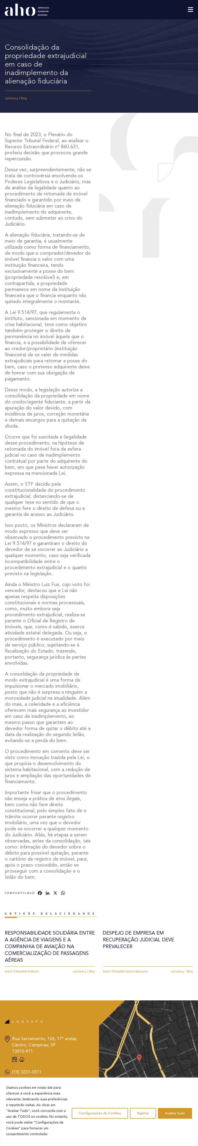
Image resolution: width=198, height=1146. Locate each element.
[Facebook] (39, 893)
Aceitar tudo (175, 1113)
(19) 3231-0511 (27, 1072)
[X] (55, 893)
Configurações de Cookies (100, 1113)
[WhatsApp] (63, 893)
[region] (99, 1112)
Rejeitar (143, 1113)
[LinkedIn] (47, 893)
